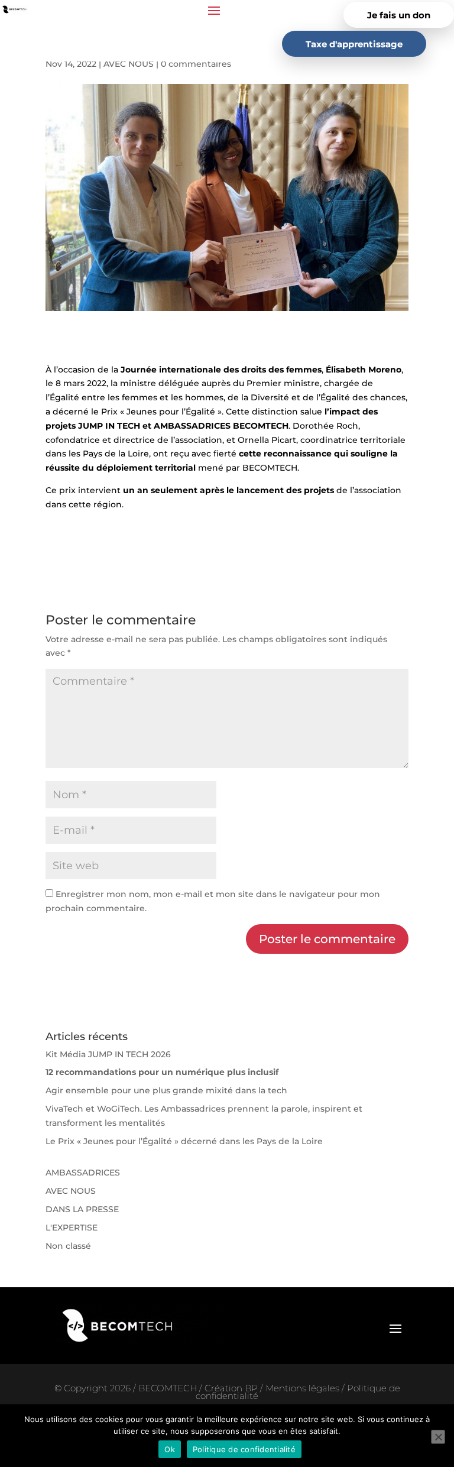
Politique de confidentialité (244, 1449)
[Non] (438, 1437)
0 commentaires (196, 64)
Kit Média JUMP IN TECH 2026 (108, 1054)
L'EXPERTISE (72, 1227)
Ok (169, 1449)
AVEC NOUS (128, 64)
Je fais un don (398, 15)
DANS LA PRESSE (82, 1209)
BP (251, 1388)
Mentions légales (303, 1388)
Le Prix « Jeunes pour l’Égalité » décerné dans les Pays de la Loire (184, 1141)
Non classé (68, 1246)
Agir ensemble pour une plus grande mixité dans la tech (166, 1090)
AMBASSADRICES (83, 1172)
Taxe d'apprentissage (354, 44)
